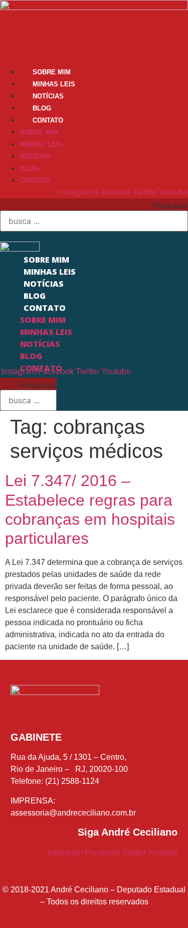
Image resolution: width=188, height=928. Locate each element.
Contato (48, 120)
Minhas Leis (54, 84)
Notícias (48, 96)
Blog (42, 108)
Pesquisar (169, 205)
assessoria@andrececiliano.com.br (73, 812)
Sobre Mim (52, 72)
